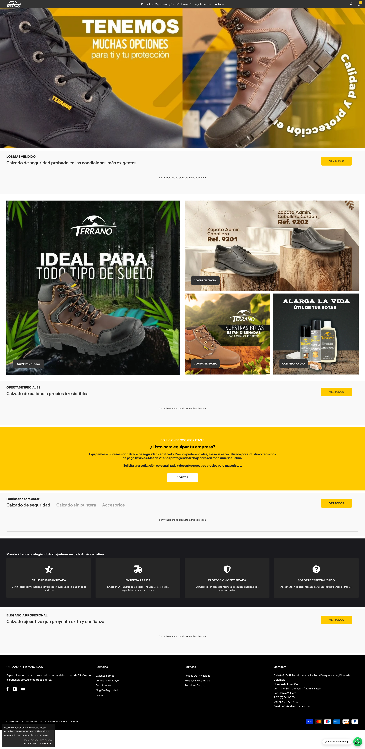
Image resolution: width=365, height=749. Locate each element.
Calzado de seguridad (28, 505)
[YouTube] (23, 689)
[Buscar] (351, 4)
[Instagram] (15, 689)
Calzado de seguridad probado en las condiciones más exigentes (71, 163)
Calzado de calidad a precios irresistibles (47, 393)
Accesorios (113, 505)
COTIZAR (182, 477)
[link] (48, 578)
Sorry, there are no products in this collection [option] (182, 177)
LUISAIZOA (73, 721)
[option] (182, 78)
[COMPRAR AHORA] (93, 288)
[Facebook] (7, 689)
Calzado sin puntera (76, 505)
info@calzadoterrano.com (297, 706)
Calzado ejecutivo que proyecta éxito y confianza (55, 621)
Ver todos (336, 161)
